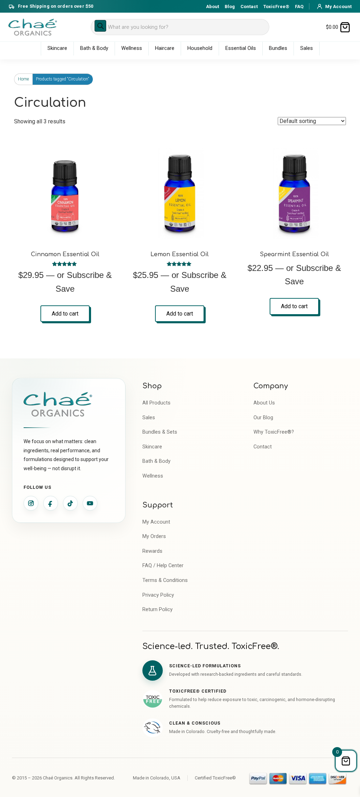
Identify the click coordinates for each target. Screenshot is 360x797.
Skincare (57, 48)
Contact (249, 6)
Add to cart (65, 313)
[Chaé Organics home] (32, 27)
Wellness (131, 48)
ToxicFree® (276, 6)
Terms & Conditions (165, 580)
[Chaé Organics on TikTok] (70, 503)
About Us (264, 403)
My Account (156, 522)
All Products (156, 403)
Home (23, 79)
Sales (306, 48)
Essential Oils (240, 48)
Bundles (278, 48)
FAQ (299, 6)
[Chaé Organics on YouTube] (90, 503)
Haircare (164, 48)
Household (199, 48)
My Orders (154, 536)
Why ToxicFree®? (273, 432)
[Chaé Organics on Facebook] (50, 503)
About (212, 6)
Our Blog (263, 418)
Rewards (152, 551)
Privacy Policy (158, 595)
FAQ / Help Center (163, 566)
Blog (230, 6)
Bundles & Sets (159, 432)
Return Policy (157, 610)
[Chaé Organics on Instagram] (31, 503)
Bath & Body (94, 48)
